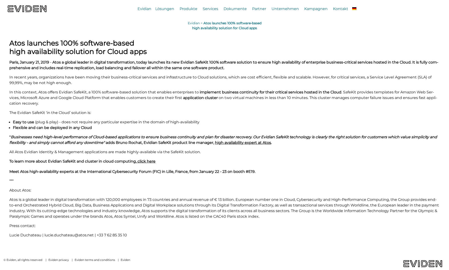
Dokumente (235, 8)
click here (146, 161)
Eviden (125, 260)
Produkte (188, 8)
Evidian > (195, 23)
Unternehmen (285, 8)
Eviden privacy (58, 260)
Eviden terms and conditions (95, 260)
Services (210, 8)
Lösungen (164, 8)
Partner (259, 8)
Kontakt (340, 8)
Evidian (144, 8)
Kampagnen (316, 8)
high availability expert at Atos (243, 142)
